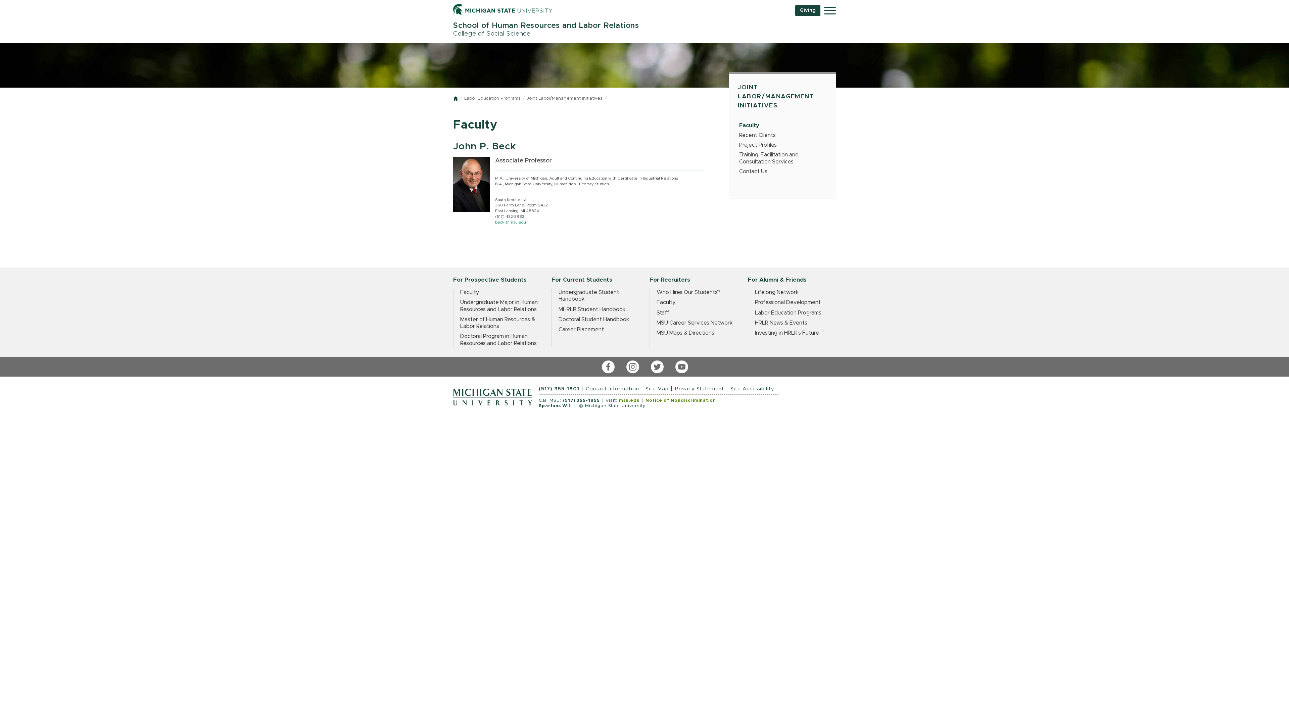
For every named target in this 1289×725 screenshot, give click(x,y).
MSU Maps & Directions (685, 333)
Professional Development (788, 302)
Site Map (657, 388)
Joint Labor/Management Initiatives (564, 98)
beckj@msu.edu (510, 222)
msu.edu (629, 400)
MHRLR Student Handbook (592, 309)
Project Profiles (758, 145)
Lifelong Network (777, 292)
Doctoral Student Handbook (594, 319)
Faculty (749, 125)
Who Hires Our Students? (688, 292)
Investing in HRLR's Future (787, 333)
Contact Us (753, 171)
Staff (663, 313)
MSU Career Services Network (695, 323)
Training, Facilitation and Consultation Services (769, 158)
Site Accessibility (752, 388)
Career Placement (581, 329)
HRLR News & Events (781, 323)
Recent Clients (757, 135)
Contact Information (612, 388)
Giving (808, 10)
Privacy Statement (699, 388)
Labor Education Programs (492, 98)
